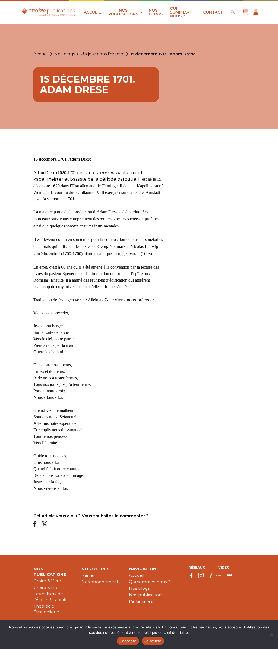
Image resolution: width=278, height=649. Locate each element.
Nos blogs (156, 12)
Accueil (92, 12)
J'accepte (127, 641)
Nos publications (123, 12)
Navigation (142, 568)
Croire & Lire (46, 587)
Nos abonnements (100, 581)
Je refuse (152, 641)
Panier (88, 575)
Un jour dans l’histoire (103, 53)
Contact (213, 12)
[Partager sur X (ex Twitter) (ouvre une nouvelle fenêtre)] (44, 524)
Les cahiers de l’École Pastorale (51, 596)
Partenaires (141, 601)
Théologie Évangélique (46, 609)
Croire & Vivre (47, 580)
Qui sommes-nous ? (179, 12)
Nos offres (95, 568)
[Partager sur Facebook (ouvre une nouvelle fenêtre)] (34, 524)
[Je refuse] (271, 634)
